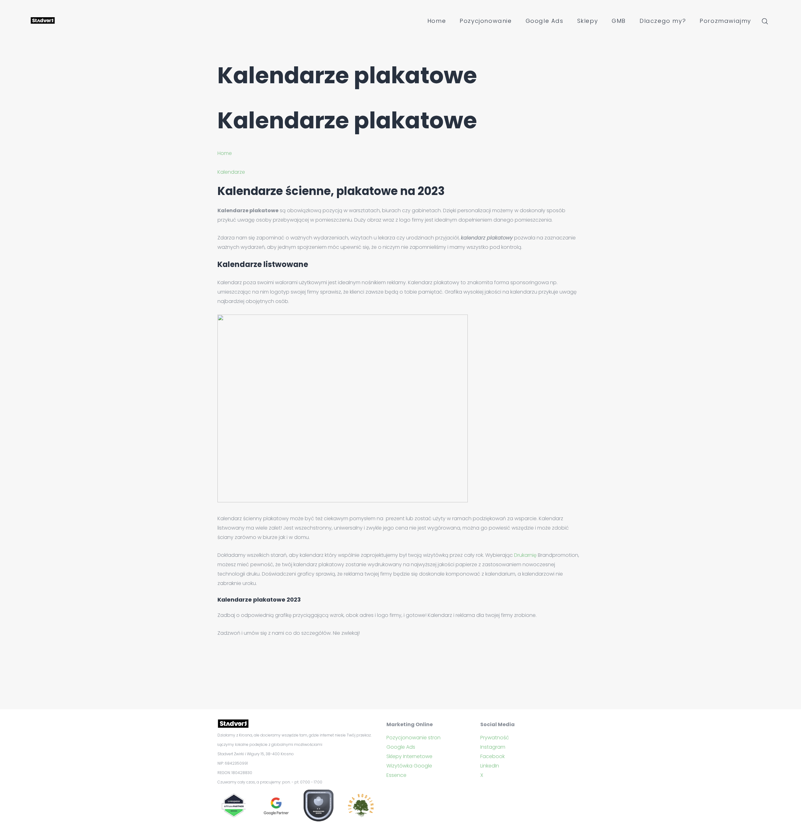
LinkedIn (489, 765)
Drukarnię (525, 555)
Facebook (492, 756)
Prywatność (494, 737)
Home (436, 21)
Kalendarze (231, 172)
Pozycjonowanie (486, 21)
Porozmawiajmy (725, 21)
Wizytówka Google (409, 765)
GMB (619, 21)
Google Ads (545, 21)
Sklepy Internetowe (409, 756)
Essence (396, 775)
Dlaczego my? (663, 21)
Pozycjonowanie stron (413, 737)
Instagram (492, 747)
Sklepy (587, 21)
